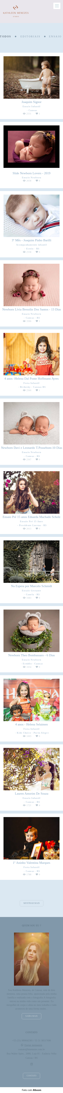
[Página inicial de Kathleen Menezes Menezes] (16, 11)
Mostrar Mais (31, 903)
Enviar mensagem (33, 1045)
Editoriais (30, 36)
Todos (5, 36)
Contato (31, 1076)
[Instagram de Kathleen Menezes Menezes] (31, 1064)
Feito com (31, 1090)
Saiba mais (31, 1016)
